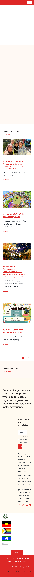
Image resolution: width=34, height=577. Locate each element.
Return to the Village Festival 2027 (14, 277)
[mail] (30, 505)
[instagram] (23, 505)
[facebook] (19, 505)
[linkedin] (27, 505)
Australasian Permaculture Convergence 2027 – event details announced (17, 247)
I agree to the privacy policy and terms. (25, 440)
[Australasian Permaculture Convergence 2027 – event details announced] (17, 251)
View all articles (7, 135)
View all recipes (7, 372)
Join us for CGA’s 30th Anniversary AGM (17, 197)
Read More (5, 179)
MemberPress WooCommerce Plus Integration (20, 572)
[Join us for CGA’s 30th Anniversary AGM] (17, 199)
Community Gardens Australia (10, 168)
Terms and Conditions (11, 567)
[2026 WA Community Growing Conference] (17, 147)
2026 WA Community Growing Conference (17, 144)
